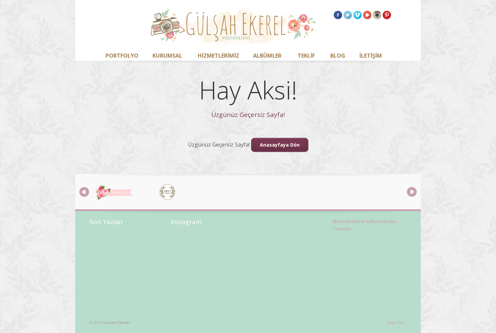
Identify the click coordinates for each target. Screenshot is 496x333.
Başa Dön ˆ (397, 322)
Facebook (338, 15)
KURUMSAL (167, 55)
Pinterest (387, 15)
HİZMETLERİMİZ (218, 55)
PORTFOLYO (122, 55)
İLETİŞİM (370, 55)
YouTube (367, 15)
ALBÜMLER (267, 55)
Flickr (377, 15)
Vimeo (357, 15)
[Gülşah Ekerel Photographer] (233, 28)
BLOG (337, 55)
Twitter (347, 15)
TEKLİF (306, 55)
